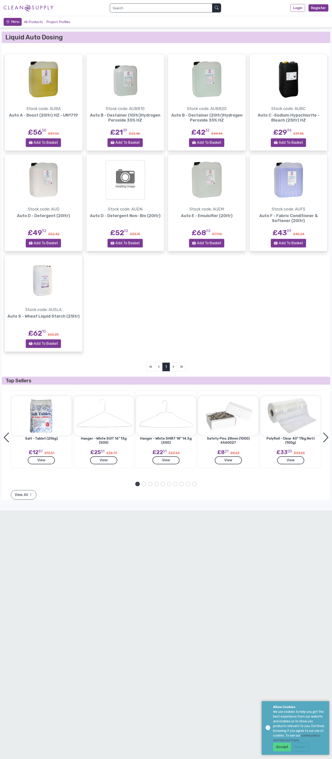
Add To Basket (45, 142)
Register (318, 8)
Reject (300, 747)
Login (297, 8)
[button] (137, 484)
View (41, 460)
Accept (282, 747)
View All (22, 495)
